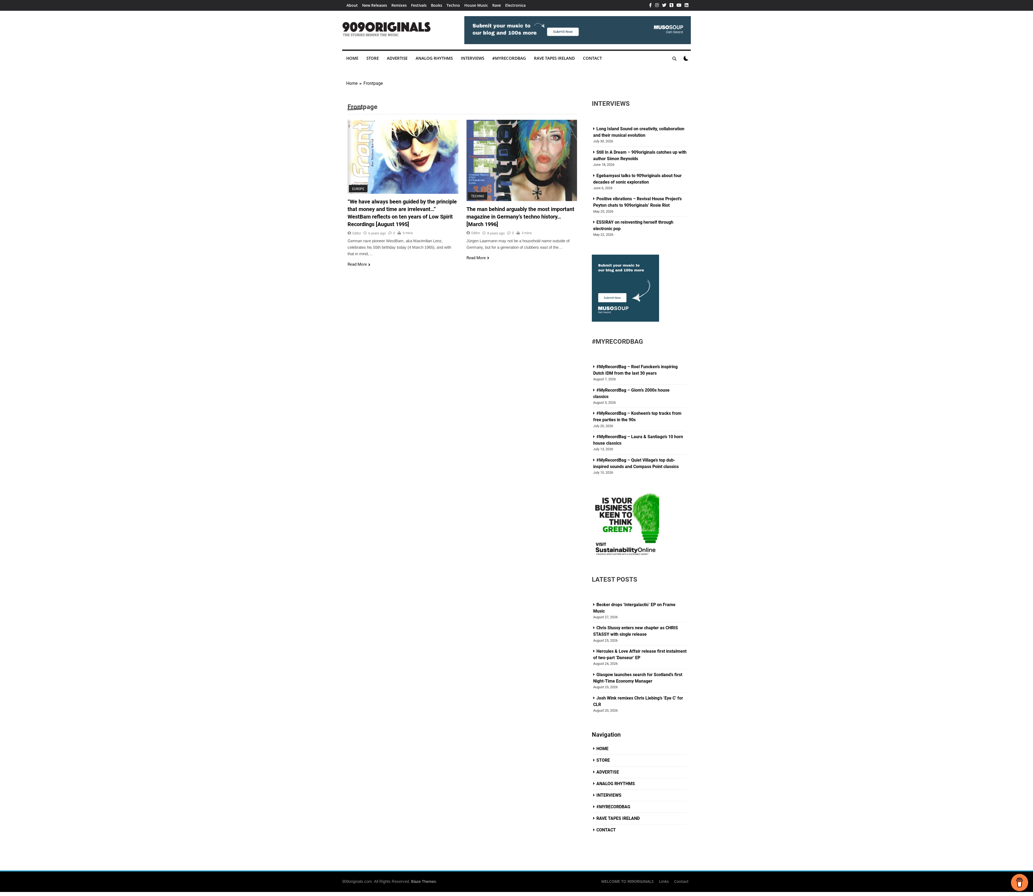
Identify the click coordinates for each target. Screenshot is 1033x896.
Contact (681, 881)
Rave (496, 5)
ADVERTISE (397, 58)
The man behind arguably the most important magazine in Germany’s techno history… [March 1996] (520, 216)
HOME (352, 58)
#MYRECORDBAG (509, 58)
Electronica (515, 5)
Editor (356, 233)
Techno (453, 5)
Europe (358, 189)
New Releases (374, 5)
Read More (357, 264)
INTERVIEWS (472, 58)
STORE (372, 58)
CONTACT (592, 58)
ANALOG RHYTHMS (434, 58)
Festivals (419, 5)
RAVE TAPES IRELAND (554, 58)
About (352, 5)
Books (436, 5)
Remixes (399, 5)
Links (664, 881)
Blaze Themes (423, 881)
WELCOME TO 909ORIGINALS (627, 881)
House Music (476, 5)
